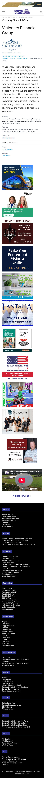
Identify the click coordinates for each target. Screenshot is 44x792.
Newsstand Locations (10, 519)
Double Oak (6, 630)
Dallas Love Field (8, 703)
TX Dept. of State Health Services (15, 663)
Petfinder (5, 765)
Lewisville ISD (7, 681)
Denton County (8, 645)
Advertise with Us (9, 521)
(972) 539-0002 (7, 149)
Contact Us (6, 523)
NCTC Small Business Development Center (18, 544)
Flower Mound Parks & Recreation (15, 564)
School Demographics (10, 689)
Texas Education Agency (11, 691)
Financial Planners (22, 58)
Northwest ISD (7, 683)
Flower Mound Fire (9, 600)
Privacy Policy (7, 526)
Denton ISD (6, 679)
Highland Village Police (11, 606)
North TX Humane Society (12, 763)
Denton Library (8, 558)
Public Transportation (10, 572)
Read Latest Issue (9, 517)
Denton (5, 628)
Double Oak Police (9, 594)
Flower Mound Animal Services (14, 759)
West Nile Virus (8, 665)
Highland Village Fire (10, 604)
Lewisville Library (8, 562)
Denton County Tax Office (12, 570)
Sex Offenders (7, 610)
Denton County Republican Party (15, 725)
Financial (12, 58)
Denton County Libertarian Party (14, 723)
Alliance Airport (8, 709)
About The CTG (8, 515)
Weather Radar (7, 745)
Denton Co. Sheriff (9, 592)
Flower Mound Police (10, 602)
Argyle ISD (6, 677)
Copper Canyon (8, 626)
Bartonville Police (9, 590)
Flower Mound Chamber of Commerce (17, 539)
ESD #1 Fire (6, 598)
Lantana (5, 635)
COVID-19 (6, 657)
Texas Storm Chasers (10, 743)
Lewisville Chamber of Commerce (15, 541)
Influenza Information (10, 661)
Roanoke (5, 643)
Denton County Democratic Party (15, 721)
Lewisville (6, 637)
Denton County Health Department (15, 659)
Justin (4, 639)
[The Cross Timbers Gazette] (22, 11)
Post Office (6, 568)
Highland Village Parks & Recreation (16, 566)
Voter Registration (9, 576)
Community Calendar (10, 556)
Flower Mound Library (10, 560)
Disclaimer (6, 524)
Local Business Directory (11, 542)
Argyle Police (7, 588)
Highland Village (8, 634)
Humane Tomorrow (9, 761)
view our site (6, 155)
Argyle (4, 622)
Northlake (6, 641)
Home (4, 17)
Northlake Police (8, 608)
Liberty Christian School (11, 685)
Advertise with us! (22, 496)
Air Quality (6, 739)
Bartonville (6, 624)
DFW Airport (7, 707)
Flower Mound (7, 632)
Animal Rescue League (10, 757)
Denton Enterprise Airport (12, 705)
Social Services (8, 574)
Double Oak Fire (8, 596)
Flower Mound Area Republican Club (16, 727)
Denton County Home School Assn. (15, 687)
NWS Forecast (7, 741)
